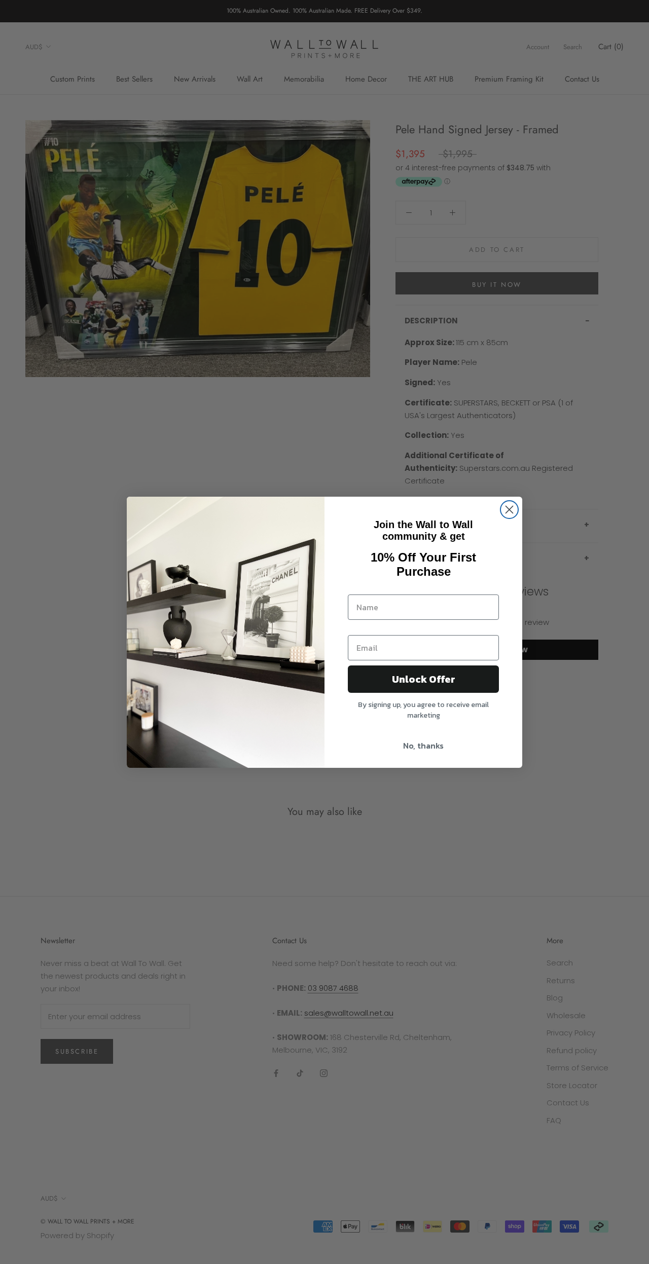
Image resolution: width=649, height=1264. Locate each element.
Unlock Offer (423, 679)
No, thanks (423, 745)
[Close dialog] (509, 509)
